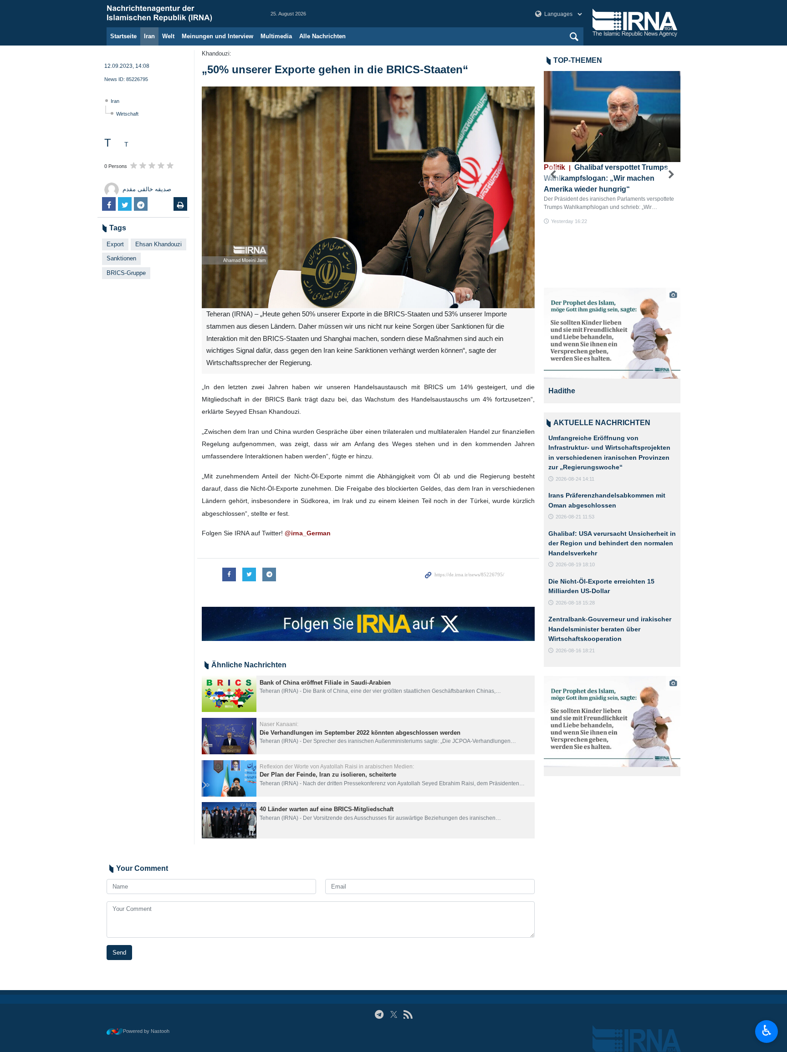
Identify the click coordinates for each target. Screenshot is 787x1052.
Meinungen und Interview (217, 36)
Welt (168, 36)
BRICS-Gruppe (126, 272)
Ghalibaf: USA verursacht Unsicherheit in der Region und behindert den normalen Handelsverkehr (612, 543)
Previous (553, 175)
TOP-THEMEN (577, 60)
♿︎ (766, 1030)
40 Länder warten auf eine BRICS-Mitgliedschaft (327, 809)
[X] (394, 1014)
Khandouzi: (216, 53)
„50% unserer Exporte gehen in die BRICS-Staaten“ (335, 69)
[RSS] (408, 1014)
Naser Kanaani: (279, 724)
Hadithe (561, 391)
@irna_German (307, 533)
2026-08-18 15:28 (575, 602)
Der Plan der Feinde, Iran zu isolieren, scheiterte (328, 774)
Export (115, 244)
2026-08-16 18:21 (575, 650)
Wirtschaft (127, 114)
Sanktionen (121, 258)
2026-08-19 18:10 (575, 564)
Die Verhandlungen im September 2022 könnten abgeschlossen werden (360, 732)
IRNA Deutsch (179, 14)
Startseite (123, 36)
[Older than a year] (229, 694)
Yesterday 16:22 (569, 221)
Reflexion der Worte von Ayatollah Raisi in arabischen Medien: (337, 766)
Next (671, 175)
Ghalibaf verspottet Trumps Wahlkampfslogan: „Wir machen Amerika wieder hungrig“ (606, 178)
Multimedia (276, 36)
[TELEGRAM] (379, 1014)
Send (119, 952)
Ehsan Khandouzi (158, 244)
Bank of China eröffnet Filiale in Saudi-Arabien (325, 682)
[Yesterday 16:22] (612, 116)
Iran (149, 36)
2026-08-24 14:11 (575, 479)
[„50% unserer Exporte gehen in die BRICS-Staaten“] (368, 197)
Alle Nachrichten (322, 36)
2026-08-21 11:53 (575, 516)
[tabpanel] (612, 345)
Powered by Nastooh (146, 1031)
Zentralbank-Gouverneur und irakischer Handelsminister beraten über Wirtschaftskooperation (609, 628)
